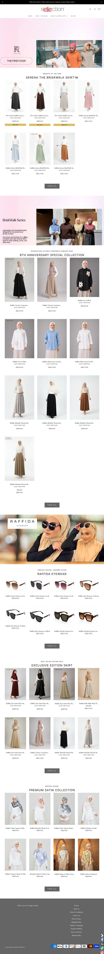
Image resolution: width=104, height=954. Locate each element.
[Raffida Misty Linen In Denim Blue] (52, 338)
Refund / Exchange (76, 925)
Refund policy (76, 935)
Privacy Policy (76, 919)
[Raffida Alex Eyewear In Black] (15, 614)
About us (76, 909)
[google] (102, 944)
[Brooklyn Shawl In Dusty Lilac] (39, 854)
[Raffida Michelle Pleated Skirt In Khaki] (19, 458)
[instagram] (102, 952)
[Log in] (95, 9)
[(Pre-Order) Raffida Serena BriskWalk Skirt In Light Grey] (64, 96)
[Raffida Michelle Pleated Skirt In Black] (52, 397)
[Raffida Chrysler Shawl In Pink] (15, 854)
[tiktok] (102, 948)
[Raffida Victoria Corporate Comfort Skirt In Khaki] (52, 279)
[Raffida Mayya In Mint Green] (64, 854)
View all (52, 186)
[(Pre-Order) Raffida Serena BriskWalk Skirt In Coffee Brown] (39, 96)
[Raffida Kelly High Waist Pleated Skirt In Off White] (88, 684)
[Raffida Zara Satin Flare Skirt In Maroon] (15, 684)
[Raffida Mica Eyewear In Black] (39, 617)
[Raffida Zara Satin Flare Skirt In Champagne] (64, 684)
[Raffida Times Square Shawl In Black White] (64, 808)
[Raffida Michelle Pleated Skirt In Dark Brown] (84, 397)
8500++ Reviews (41, 16)
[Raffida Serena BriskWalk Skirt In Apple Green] (39, 148)
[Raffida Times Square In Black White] (15, 808)
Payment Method (76, 929)
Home (30, 16)
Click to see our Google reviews (27, 905)
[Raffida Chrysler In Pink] (88, 808)
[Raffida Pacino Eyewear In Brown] (15, 584)
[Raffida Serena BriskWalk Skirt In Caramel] (64, 148)
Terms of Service (76, 932)
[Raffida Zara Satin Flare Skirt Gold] (15, 733)
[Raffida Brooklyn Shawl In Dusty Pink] (39, 808)
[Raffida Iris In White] (19, 338)
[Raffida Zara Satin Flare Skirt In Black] (39, 684)
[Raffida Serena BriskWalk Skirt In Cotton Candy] (88, 96)
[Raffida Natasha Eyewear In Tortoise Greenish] (64, 617)
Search (76, 905)
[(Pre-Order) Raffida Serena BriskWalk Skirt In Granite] (15, 96)
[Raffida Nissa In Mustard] (88, 854)
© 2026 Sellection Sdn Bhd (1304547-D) (15, 947)
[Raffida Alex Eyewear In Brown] (88, 584)
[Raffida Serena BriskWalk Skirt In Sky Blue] (15, 148)
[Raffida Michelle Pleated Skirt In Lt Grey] (19, 397)
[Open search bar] (90, 9)
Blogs (73, 16)
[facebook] (102, 940)
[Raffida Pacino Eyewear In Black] (39, 584)
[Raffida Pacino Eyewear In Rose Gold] (64, 584)
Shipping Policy (76, 922)
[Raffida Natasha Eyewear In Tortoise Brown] (88, 617)
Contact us (76, 915)
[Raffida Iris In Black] (84, 277)
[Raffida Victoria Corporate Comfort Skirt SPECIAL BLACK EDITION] (19, 279)
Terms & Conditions (76, 912)
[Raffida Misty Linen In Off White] (84, 338)
